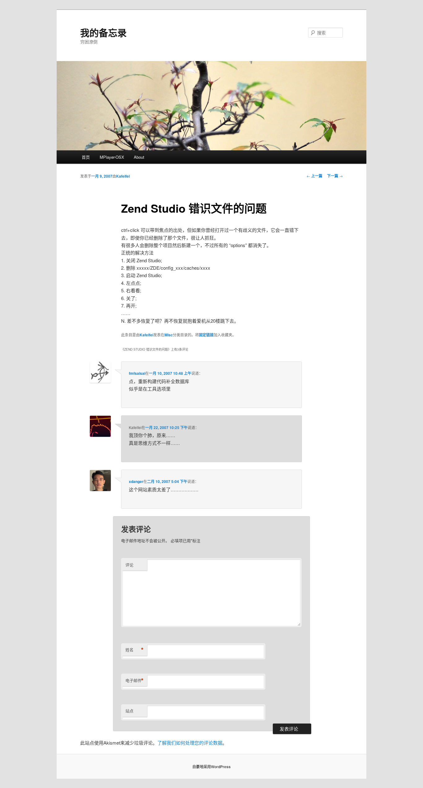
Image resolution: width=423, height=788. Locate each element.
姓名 (134, 650)
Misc (168, 335)
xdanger (136, 481)
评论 (129, 565)
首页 (86, 157)
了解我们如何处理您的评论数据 (189, 742)
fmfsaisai (137, 373)
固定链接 (206, 335)
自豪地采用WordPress (211, 766)
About (139, 157)
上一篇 (314, 176)
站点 (129, 711)
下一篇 (335, 176)
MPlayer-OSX (112, 157)
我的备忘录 (103, 32)
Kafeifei (123, 176)
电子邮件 (134, 680)
